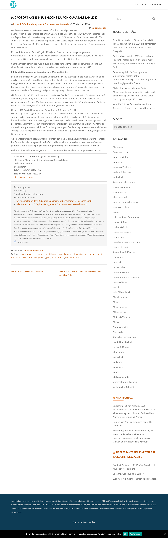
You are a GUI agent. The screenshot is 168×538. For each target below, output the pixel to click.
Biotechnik (118, 177)
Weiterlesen (135, 534)
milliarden (27, 257)
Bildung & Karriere (122, 172)
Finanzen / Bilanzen (33, 250)
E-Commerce (119, 192)
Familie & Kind (120, 222)
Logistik (116, 287)
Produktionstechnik (122, 342)
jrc (86, 254)
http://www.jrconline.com (26, 177)
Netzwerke (118, 332)
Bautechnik (118, 162)
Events (116, 212)
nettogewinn (39, 257)
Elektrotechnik (120, 197)
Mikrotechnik (119, 312)
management (95, 254)
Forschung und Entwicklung (126, 242)
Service (154, 5)
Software (117, 362)
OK (125, 534)
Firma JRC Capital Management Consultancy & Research (41, 24)
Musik (116, 322)
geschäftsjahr (50, 254)
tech (54, 257)
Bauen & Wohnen (121, 157)
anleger (31, 254)
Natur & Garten (120, 327)
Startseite (140, 5)
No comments (98, 27)
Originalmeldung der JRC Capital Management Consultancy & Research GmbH (54, 200)
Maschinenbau (120, 297)
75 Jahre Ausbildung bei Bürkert (128, 473)
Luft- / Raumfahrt (121, 292)
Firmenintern (119, 237)
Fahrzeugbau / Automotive (126, 217)
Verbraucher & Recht (123, 387)
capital (39, 254)
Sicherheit (118, 357)
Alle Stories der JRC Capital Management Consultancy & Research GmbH (52, 204)
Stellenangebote (121, 377)
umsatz (60, 257)
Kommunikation (121, 272)
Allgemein (118, 147)
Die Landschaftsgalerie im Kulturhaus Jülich (27, 271)
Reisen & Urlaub (121, 347)
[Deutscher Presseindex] (13, 4)
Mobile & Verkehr (121, 317)
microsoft (16, 257)
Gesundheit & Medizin (124, 252)
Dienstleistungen (121, 187)
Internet (117, 262)
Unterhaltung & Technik (125, 382)
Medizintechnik (120, 307)
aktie (24, 254)
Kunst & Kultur (120, 282)
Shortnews (118, 352)
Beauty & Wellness (122, 167)
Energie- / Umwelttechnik (125, 202)
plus (48, 257)
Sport (116, 372)
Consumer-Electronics (124, 182)
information (78, 254)
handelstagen (64, 254)
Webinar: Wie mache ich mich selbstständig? (135, 478)
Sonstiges (118, 367)
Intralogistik (119, 267)
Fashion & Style (120, 227)
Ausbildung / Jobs (121, 152)
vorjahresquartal (73, 257)
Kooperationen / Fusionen (126, 277)
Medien (116, 302)
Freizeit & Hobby (121, 247)
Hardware (118, 257)
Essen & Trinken (121, 207)
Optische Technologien (124, 337)
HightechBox (124, 397)
